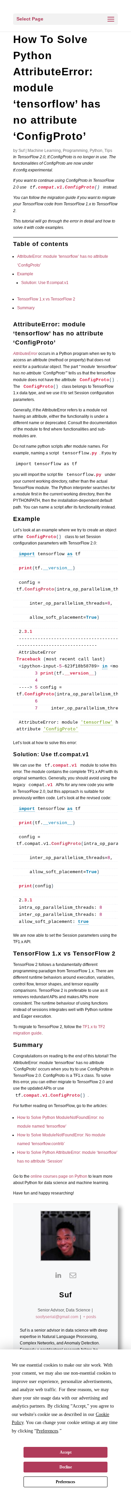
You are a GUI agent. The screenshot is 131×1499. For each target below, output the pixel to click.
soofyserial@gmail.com (57, 1316)
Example (25, 274)
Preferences (65, 1482)
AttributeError (25, 353)
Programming (75, 150)
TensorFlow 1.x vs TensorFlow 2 (46, 299)
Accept (66, 1452)
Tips (108, 150)
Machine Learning (44, 150)
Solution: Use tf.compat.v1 (45, 282)
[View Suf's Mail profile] (73, 1275)
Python (96, 150)
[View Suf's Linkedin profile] (58, 1275)
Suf (21, 150)
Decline (65, 1467)
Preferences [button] (47, 1430)
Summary (26, 308)
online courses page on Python (59, 1176)
